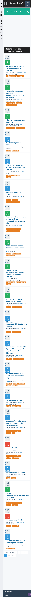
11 (9, 555)
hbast (21, 452)
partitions (15, 358)
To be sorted (19, 146)
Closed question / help (21, 72)
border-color (19, 307)
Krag (7, 523)
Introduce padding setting (15, 472)
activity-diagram (9, 202)
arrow (17, 282)
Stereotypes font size (14, 400)
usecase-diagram (9, 503)
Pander (21, 427)
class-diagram (9, 175)
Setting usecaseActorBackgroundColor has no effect (17, 495)
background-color (15, 230)
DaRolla (7, 198)
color (20, 503)
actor (16, 503)
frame (13, 307)
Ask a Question (14, 11)
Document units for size (14, 520)
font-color (8, 105)
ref (6, 76)
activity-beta (15, 200)
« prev (12, 552)
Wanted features (20, 474)
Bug (17, 124)
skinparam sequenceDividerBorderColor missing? (17, 324)
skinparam (21, 76)
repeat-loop (21, 383)
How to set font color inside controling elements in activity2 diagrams (16, 423)
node (17, 127)
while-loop (8, 385)
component (18, 103)
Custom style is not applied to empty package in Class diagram (16, 167)
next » (13, 555)
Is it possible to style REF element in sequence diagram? (15, 68)
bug (7, 548)
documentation (15, 457)
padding (8, 478)
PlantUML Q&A (16, 3)
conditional (17, 202)
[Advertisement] (15, 30)
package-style (15, 150)
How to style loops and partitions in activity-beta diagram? (15, 376)
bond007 (9, 74)
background (14, 505)
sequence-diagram (13, 76)
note (13, 253)
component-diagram (10, 103)
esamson (22, 303)
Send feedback (8, 591)
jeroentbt (13, 280)
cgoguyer (13, 101)
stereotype (18, 253)
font (13, 433)
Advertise (6, 595)
